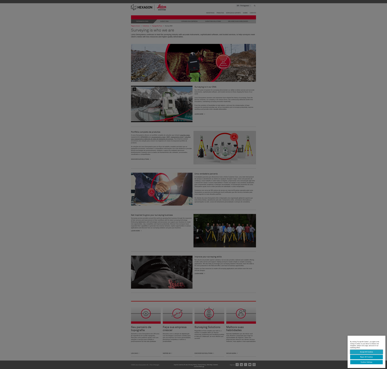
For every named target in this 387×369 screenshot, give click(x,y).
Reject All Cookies (366, 357)
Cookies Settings (366, 362)
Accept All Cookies (366, 352)
